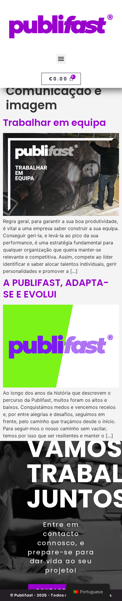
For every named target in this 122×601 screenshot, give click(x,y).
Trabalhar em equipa (54, 122)
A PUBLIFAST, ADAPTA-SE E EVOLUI (56, 288)
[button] (61, 59)
